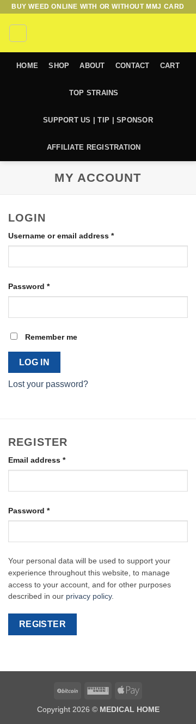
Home (27, 66)
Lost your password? (48, 384)
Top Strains (94, 93)
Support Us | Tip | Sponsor (98, 120)
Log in (34, 362)
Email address (53, 459)
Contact (132, 66)
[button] (18, 33)
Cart (170, 66)
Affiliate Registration (94, 147)
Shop (58, 66)
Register (42, 624)
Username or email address (77, 235)
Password (45, 286)
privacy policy (89, 596)
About (92, 66)
